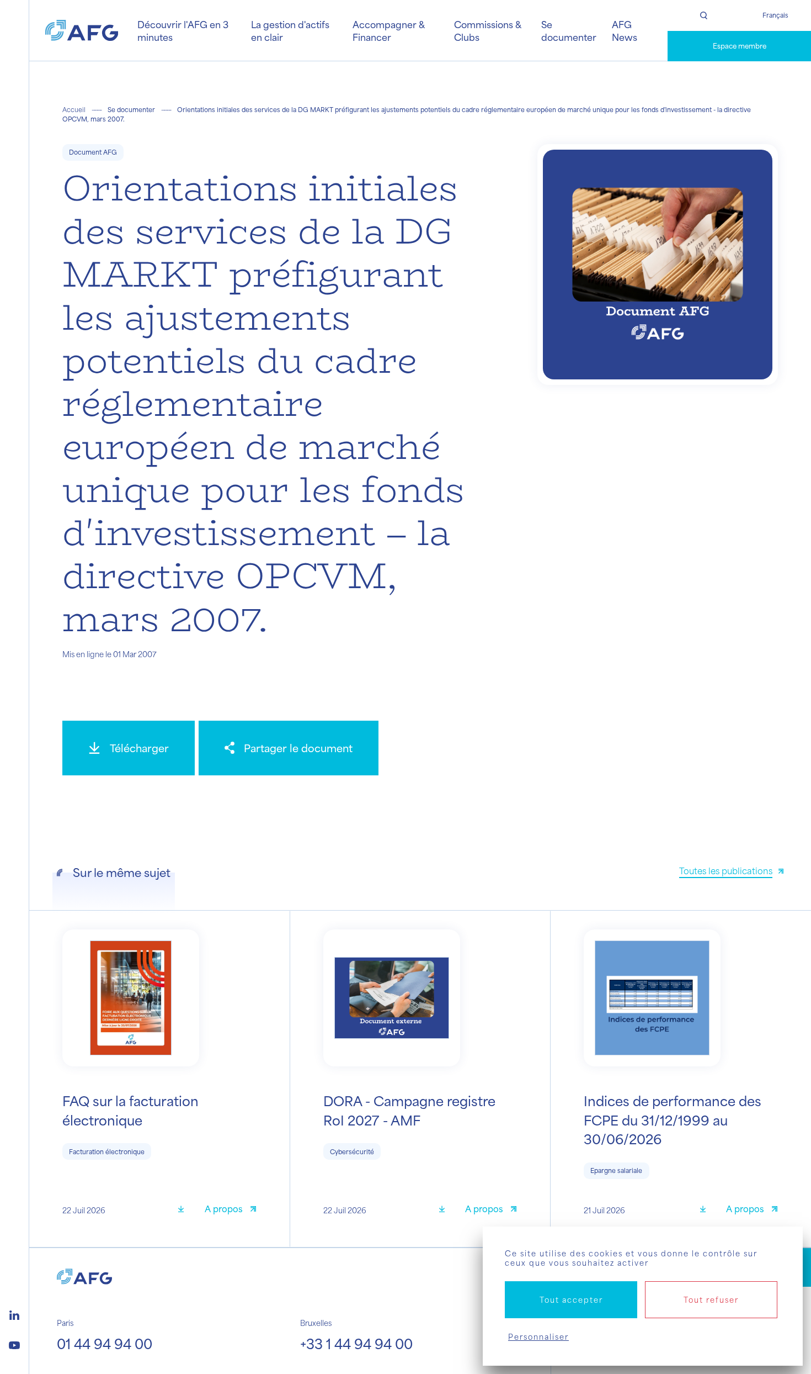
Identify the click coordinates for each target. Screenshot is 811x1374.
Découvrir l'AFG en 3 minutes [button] (182, 30)
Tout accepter (571, 1299)
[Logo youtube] (14, 1344)
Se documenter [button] (568, 30)
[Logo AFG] (81, 30)
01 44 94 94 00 (104, 1343)
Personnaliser (538, 1336)
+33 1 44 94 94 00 (356, 1343)
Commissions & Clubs (487, 30)
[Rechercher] (703, 15)
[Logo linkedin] (14, 1314)
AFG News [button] (624, 30)
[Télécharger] (185, 1210)
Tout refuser (711, 1299)
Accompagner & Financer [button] (388, 30)
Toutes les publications (725, 870)
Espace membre (739, 45)
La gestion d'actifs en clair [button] (290, 30)
